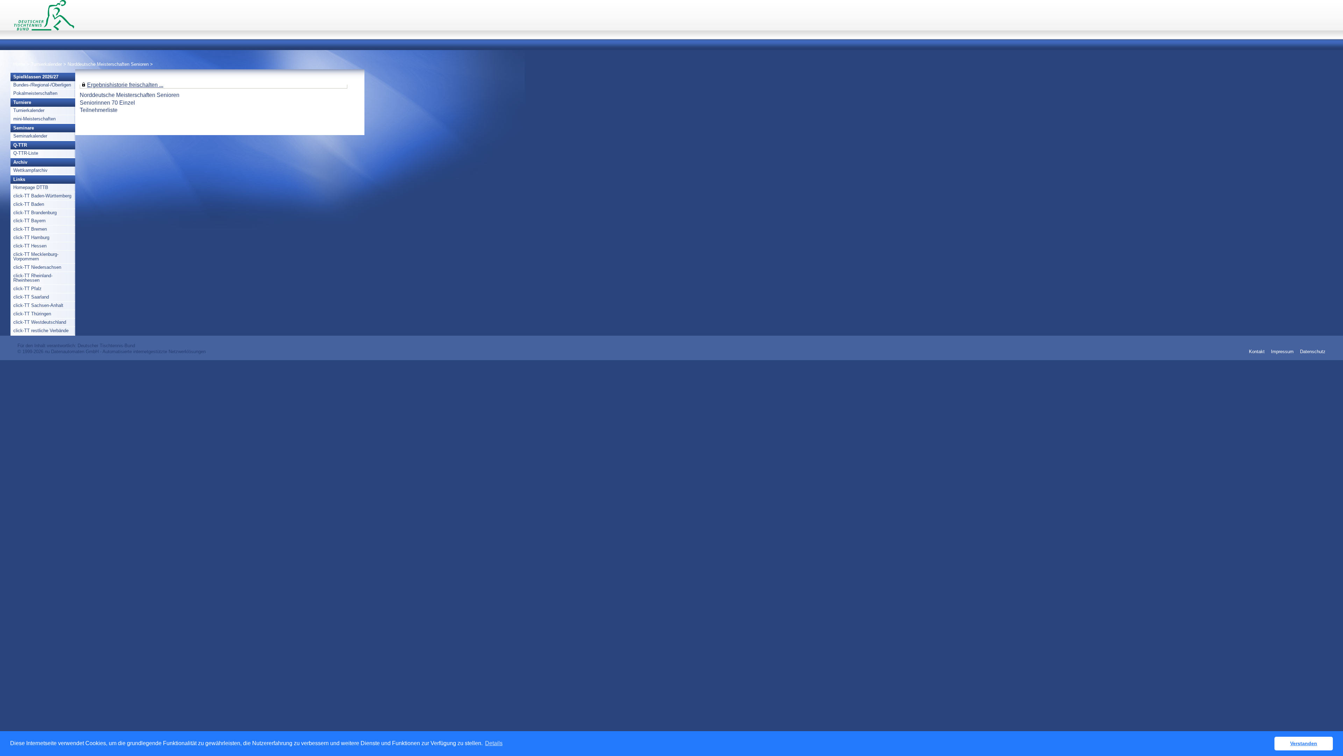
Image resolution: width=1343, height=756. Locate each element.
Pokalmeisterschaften (35, 93)
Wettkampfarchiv (30, 170)
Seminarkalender (30, 136)
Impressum (1282, 351)
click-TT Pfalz (27, 288)
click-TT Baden (28, 204)
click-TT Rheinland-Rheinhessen (32, 278)
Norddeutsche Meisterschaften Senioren (108, 64)
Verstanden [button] (1303, 743)
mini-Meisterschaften (34, 118)
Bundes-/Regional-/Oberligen (42, 85)
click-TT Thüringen (32, 313)
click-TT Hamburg (31, 237)
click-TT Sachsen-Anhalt (38, 305)
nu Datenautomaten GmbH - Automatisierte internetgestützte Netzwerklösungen (125, 351)
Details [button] (494, 743)
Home (19, 64)
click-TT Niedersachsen (37, 267)
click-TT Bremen (30, 229)
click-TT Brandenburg (35, 212)
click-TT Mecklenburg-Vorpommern (35, 256)
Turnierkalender (46, 64)
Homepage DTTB (30, 187)
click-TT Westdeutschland (39, 322)
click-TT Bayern (29, 220)
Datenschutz (1313, 351)
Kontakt (1257, 351)
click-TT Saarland (31, 297)
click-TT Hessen (30, 245)
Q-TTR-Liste (25, 153)
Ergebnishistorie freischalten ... (125, 85)
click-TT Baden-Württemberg (42, 195)
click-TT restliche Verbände (41, 330)
